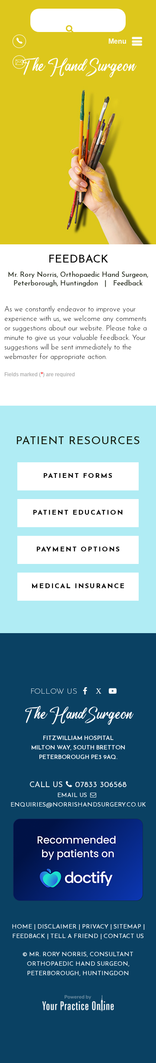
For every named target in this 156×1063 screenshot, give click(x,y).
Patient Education (78, 512)
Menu (117, 41)
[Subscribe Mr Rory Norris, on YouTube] (114, 689)
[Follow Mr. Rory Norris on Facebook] (88, 689)
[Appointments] (19, 41)
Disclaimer (57, 927)
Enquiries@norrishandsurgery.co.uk (78, 805)
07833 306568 (101, 785)
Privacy (95, 927)
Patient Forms (78, 476)
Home (22, 927)
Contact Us (124, 936)
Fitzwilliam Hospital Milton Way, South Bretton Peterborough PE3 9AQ (78, 748)
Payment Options (78, 549)
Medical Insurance (78, 586)
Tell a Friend (74, 936)
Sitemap (127, 927)
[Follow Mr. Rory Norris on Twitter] (101, 689)
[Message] (19, 62)
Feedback (28, 936)
